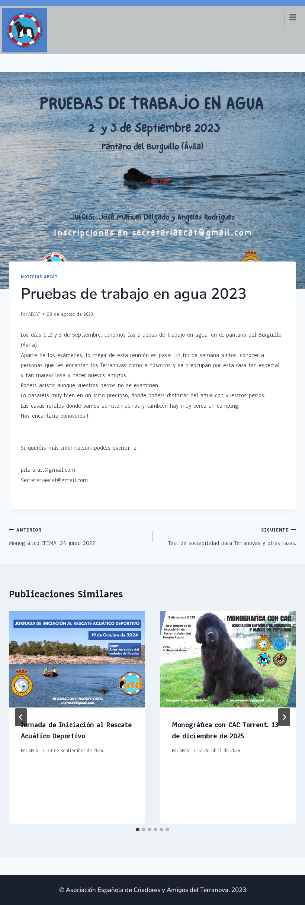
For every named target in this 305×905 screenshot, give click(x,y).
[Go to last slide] (21, 717)
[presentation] (77, 659)
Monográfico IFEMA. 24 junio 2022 (52, 537)
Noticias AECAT (39, 277)
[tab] (137, 829)
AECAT (34, 314)
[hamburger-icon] (293, 18)
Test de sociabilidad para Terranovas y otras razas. (232, 537)
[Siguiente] (284, 717)
